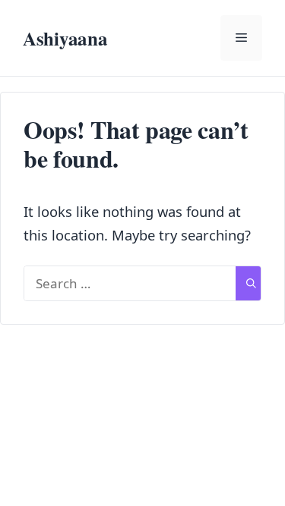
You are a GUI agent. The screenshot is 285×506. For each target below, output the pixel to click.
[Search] (251, 283)
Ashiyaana (65, 38)
